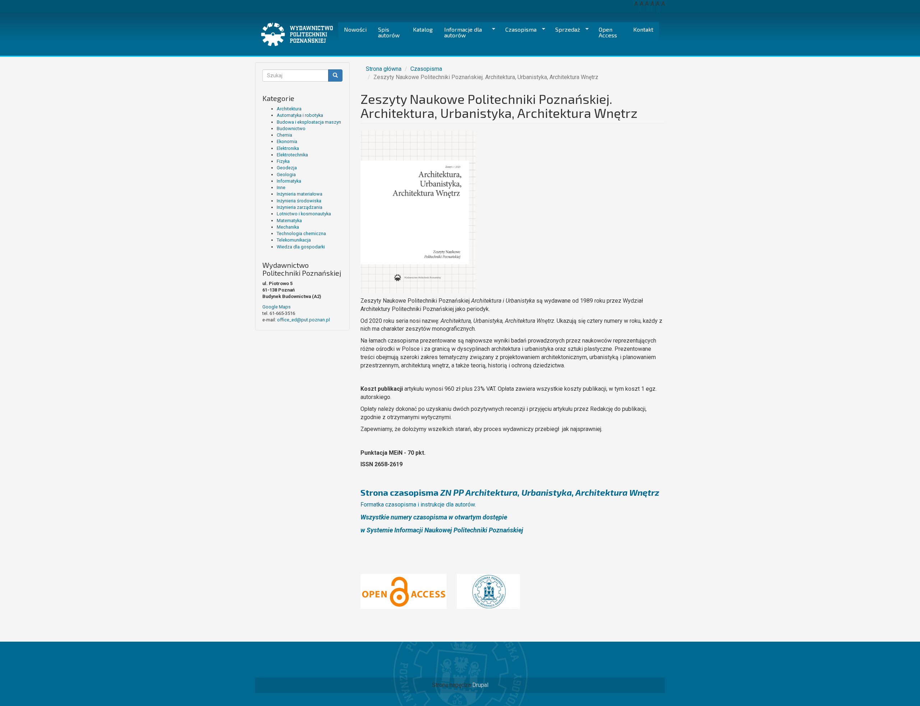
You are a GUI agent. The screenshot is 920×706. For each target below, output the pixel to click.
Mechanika (288, 227)
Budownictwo (291, 128)
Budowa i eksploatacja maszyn (309, 122)
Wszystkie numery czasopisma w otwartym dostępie (433, 517)
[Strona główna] (299, 34)
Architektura (289, 108)
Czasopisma (518, 29)
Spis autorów (389, 32)
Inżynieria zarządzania (299, 207)
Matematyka (289, 220)
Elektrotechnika (292, 154)
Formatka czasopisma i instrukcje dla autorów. (418, 504)
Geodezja (287, 167)
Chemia (284, 135)
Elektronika (288, 148)
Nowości (355, 29)
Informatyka (289, 181)
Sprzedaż (564, 29)
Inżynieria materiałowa (299, 194)
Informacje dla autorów (460, 32)
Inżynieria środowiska (299, 200)
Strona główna (383, 68)
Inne (281, 187)
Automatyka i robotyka (300, 115)
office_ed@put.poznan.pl (303, 319)
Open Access (608, 32)
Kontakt (643, 29)
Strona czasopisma (509, 492)
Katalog (423, 29)
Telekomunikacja (294, 240)
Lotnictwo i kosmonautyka (304, 213)
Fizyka (283, 161)
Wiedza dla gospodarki (301, 246)
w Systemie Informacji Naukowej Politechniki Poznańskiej (441, 530)
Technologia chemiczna (301, 233)
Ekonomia (287, 141)
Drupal (480, 685)
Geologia (286, 174)
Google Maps (276, 307)
